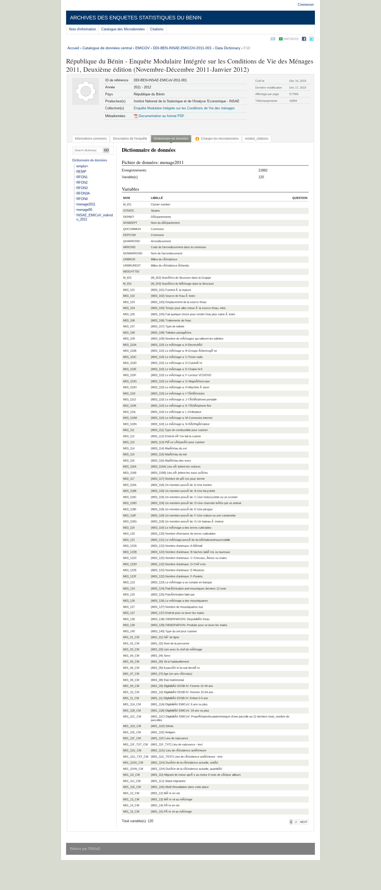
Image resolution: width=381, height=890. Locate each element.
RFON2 (82, 182)
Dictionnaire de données (89, 160)
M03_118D (130, 503)
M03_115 (129, 454)
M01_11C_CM (132, 716)
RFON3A (83, 193)
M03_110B (129, 350)
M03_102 (129, 295)
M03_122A (130, 545)
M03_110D (130, 362)
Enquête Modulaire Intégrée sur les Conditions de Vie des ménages (184, 108)
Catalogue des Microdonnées (123, 29)
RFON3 (82, 188)
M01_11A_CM (132, 704)
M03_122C (130, 557)
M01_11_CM (131, 698)
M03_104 (129, 308)
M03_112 (129, 436)
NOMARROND (132, 253)
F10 (247, 48)
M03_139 (129, 625)
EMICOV (142, 48)
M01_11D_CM (132, 726)
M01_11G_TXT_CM (135, 756)
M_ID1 (127, 204)
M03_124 (129, 588)
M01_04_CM (131, 655)
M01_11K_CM (132, 786)
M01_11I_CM (131, 774)
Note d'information (82, 29)
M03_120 (129, 533)
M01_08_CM (131, 679)
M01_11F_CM (132, 738)
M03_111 (128, 430)
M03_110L (129, 411)
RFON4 (82, 199)
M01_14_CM (131, 805)
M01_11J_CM (131, 781)
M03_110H (130, 387)
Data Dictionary (227, 48)
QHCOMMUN (132, 229)
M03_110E (129, 369)
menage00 (84, 210)
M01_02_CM (131, 643)
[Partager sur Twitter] (311, 40)
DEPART (128, 216)
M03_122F (130, 576)
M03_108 (129, 332)
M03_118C (130, 497)
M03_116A (129, 466)
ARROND (129, 247)
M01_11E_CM (132, 732)
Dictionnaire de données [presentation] (171, 138)
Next (304, 821)
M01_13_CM (131, 799)
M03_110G (130, 381)
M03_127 (129, 606)
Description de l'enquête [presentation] (130, 138)
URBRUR (129, 259)
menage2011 (85, 204)
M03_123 (129, 582)
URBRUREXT (132, 265)
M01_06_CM (131, 667)
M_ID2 (127, 277)
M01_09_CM (131, 685)
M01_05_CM (131, 661)
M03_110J (129, 399)
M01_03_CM (131, 649)
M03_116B (129, 472)
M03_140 (129, 631)
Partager (291, 38)
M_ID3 (127, 283)
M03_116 (129, 460)
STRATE (128, 210)
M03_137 (129, 612)
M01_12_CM (131, 793)
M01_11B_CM (132, 710)
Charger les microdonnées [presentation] (220, 138)
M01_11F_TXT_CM (135, 744)
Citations (157, 29)
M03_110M (130, 417)
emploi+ (82, 166)
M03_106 (129, 320)
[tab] (91, 138)
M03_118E (129, 509)
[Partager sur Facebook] (304, 40)
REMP (81, 172)
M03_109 (129, 338)
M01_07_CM (131, 673)
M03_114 (129, 448)
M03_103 (129, 302)
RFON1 (82, 177)
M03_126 (129, 600)
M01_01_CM (131, 637)
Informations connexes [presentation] (91, 138)
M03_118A (129, 484)
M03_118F (129, 515)
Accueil (73, 48)
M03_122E (130, 570)
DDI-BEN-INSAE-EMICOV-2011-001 (182, 48)
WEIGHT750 (131, 271)
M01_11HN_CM (133, 768)
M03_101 (129, 289)
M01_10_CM (131, 692)
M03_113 (129, 442)
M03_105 (129, 314)
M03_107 (129, 326)
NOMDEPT (130, 222)
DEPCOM (129, 234)
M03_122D (130, 564)
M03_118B (129, 490)
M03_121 (129, 539)
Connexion (306, 4)
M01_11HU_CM (133, 762)
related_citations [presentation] (256, 138)
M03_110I (129, 393)
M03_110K (129, 405)
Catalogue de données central (107, 48)
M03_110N (130, 424)
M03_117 (129, 478)
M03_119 (129, 527)
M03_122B (130, 552)
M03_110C (130, 356)
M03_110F (129, 375)
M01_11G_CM (132, 750)
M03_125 (129, 594)
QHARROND (131, 241)
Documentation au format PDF (161, 116)
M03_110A (129, 344)
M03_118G (130, 521)
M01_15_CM (131, 811)
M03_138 (129, 619)
